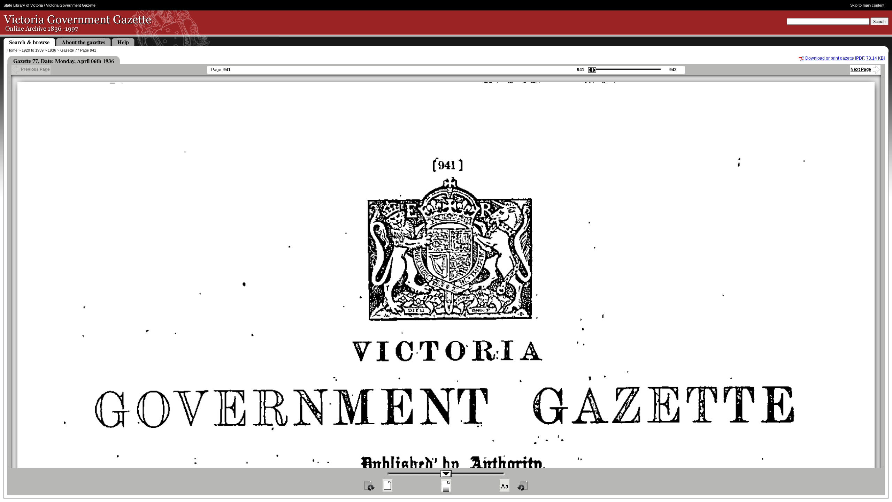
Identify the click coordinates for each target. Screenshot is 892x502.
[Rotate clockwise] (369, 485)
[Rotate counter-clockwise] (523, 485)
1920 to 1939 (33, 50)
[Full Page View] (387, 485)
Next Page (861, 69)
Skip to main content (867, 5)
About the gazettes (83, 42)
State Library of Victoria (23, 5)
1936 (52, 50)
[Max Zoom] (504, 485)
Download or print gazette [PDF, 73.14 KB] (845, 58)
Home (12, 50)
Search (879, 21)
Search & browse (29, 42)
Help (123, 42)
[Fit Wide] (446, 485)
